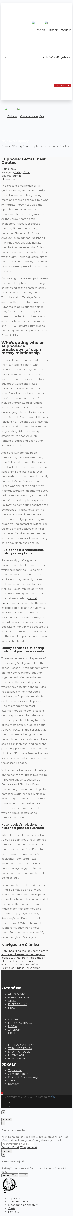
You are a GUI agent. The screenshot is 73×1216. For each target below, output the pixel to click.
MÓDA (12, 1026)
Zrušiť (23, 1175)
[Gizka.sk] (45, 30)
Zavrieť (7, 1119)
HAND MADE (17, 1058)
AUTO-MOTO (16, 994)
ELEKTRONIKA (17, 1004)
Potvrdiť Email (10, 1147)
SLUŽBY (13, 1019)
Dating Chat (21, 146)
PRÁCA (12, 1007)
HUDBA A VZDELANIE (22, 1045)
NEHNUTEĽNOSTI (20, 997)
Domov (6, 146)
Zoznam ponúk (18, 1073)
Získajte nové (28, 1147)
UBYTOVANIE (17, 1055)
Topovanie (15, 1070)
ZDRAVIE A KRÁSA (20, 1048)
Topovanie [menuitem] (15, 1198)
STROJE (13, 1000)
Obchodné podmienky (23, 1077)
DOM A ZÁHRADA (20, 1023)
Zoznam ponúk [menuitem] (18, 1201)
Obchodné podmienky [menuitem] (23, 1205)
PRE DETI (14, 1033)
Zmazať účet (10, 1175)
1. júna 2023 (8, 168)
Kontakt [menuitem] (13, 1211)
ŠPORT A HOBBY (19, 1051)
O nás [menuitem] (11, 1208)
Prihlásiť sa (49, 57)
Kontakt (13, 1084)
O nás (11, 1080)
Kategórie (65, 30)
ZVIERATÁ (14, 1029)
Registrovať (64, 57)
